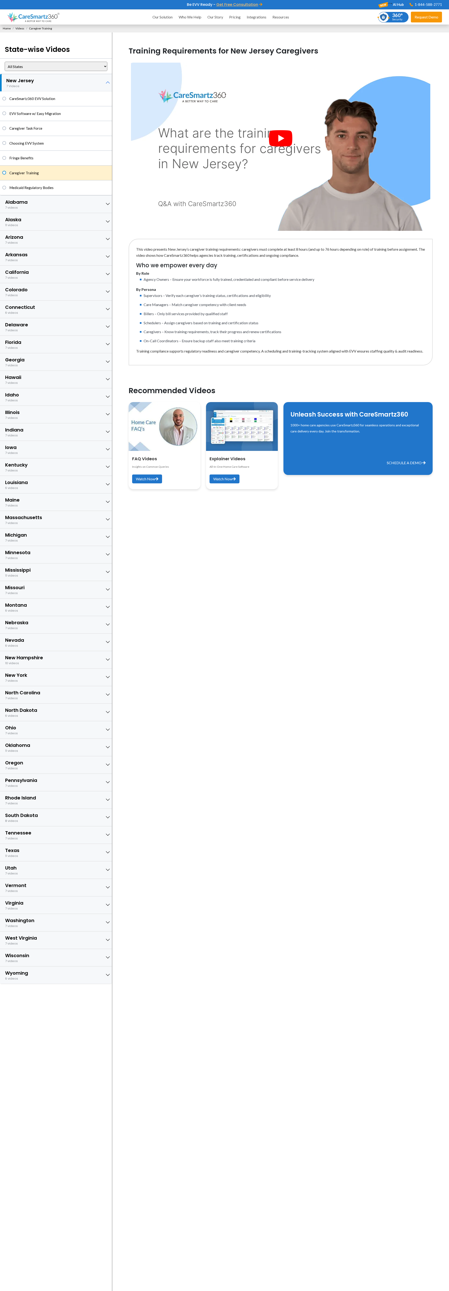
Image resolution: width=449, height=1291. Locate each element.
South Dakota (21, 817)
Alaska (13, 221)
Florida (13, 344)
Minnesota (17, 554)
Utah (11, 870)
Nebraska (16, 624)
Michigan (16, 537)
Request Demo (426, 17)
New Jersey (20, 82)
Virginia (14, 905)
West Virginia (21, 940)
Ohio (11, 729)
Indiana (14, 432)
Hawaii (13, 379)
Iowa (11, 449)
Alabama (16, 204)
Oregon (14, 765)
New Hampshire (24, 659)
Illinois (12, 414)
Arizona (14, 239)
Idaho (12, 397)
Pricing (235, 17)
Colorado (16, 291)
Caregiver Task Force (25, 128)
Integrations (256, 17)
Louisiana (16, 484)
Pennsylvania (21, 782)
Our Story (215, 17)
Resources (280, 17)
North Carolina (22, 694)
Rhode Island (20, 800)
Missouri (15, 589)
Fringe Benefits (21, 158)
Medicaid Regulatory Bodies (31, 187)
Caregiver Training (24, 173)
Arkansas (16, 256)
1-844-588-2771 (428, 4)
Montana (16, 607)
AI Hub (398, 4)
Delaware (16, 326)
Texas (12, 852)
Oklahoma (17, 747)
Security (397, 16)
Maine (12, 502)
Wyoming (16, 975)
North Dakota (21, 712)
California (17, 274)
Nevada (14, 642)
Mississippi (18, 572)
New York (16, 677)
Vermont (15, 887)
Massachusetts (23, 519)
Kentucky (16, 467)
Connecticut (20, 309)
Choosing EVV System (26, 143)
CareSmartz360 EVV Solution (32, 98)
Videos (19, 28)
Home (7, 28)
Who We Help (190, 17)
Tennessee (18, 835)
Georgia (15, 362)
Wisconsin (17, 957)
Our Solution (162, 17)
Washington (19, 922)
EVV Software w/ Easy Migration (35, 113)
